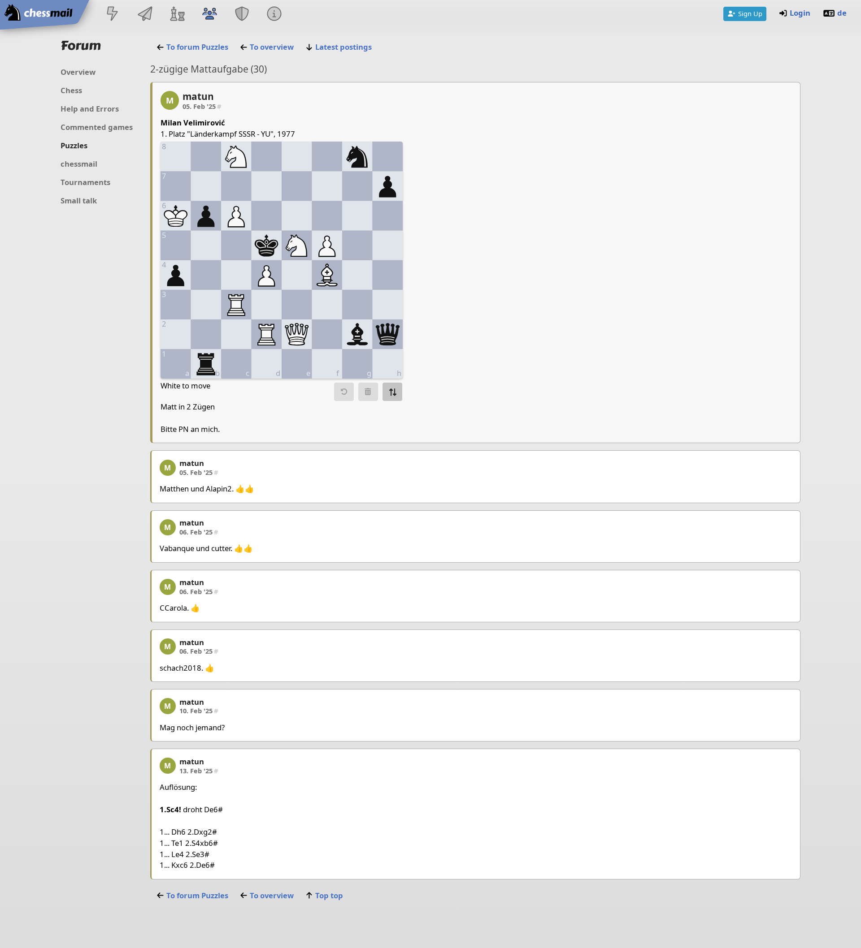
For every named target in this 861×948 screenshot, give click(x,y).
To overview (272, 47)
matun (198, 96)
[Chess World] (177, 14)
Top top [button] (329, 895)
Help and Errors (90, 108)
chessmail (79, 164)
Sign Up (750, 13)
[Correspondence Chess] (145, 14)
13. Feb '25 (198, 770)
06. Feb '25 (198, 531)
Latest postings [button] (343, 47)
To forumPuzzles (197, 47)
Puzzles (74, 145)
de (842, 13)
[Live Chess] (112, 14)
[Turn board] (392, 391)
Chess (71, 90)
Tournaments (85, 182)
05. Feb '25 (202, 106)
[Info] (274, 14)
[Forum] (209, 14)
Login (800, 13)
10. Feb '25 (198, 710)
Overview (78, 72)
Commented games (97, 127)
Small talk (79, 200)
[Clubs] (242, 14)
